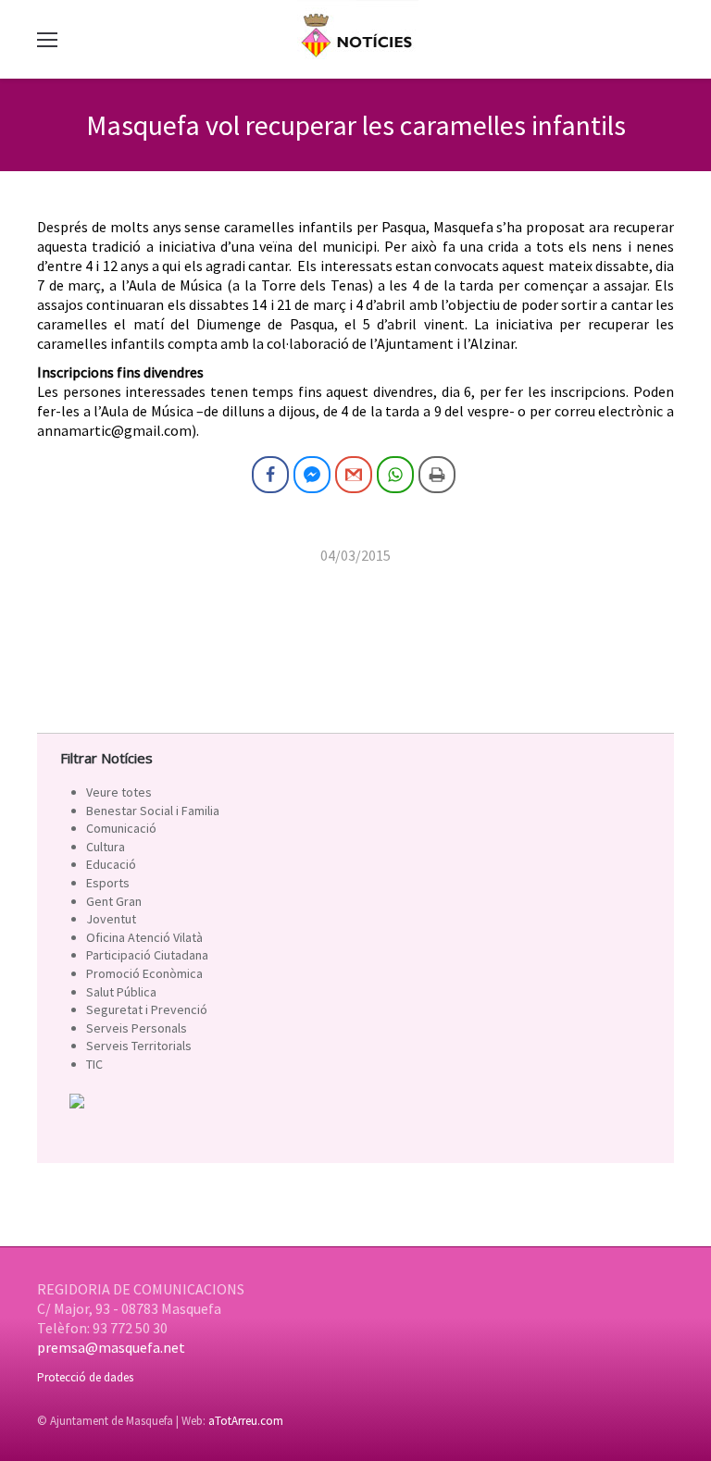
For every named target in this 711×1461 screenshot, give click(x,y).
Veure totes (119, 792)
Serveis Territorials (139, 1045)
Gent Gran (114, 901)
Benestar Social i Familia (152, 810)
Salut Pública (121, 992)
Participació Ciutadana (147, 955)
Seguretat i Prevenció (146, 1009)
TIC (94, 1064)
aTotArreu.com (245, 1421)
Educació (111, 864)
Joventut (111, 918)
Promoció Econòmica (144, 973)
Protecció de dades (85, 1377)
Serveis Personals (136, 1028)
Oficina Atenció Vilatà (144, 937)
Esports (108, 882)
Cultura (105, 846)
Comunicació (121, 828)
